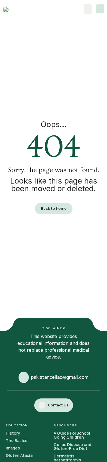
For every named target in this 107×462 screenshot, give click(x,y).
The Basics (16, 440)
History (13, 433)
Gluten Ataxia (19, 455)
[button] (100, 8)
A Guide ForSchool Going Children (72, 435)
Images (13, 448)
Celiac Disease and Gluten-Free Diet (72, 446)
